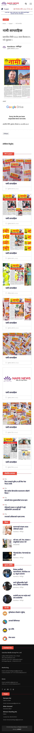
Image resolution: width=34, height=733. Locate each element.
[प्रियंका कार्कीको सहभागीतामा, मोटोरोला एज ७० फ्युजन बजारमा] (7, 573)
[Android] (14, 689)
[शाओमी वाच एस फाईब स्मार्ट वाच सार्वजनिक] (7, 599)
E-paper (6, 9)
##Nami (6, 134)
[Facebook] (3, 689)
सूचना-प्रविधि (8, 565)
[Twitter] (5, 689)
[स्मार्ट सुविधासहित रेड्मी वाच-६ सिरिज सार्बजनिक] (7, 586)
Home (4, 24)
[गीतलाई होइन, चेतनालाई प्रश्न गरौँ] (7, 556)
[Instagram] (11, 689)
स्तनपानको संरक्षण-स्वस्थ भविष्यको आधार (20, 528)
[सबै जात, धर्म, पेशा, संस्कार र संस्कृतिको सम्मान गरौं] (7, 543)
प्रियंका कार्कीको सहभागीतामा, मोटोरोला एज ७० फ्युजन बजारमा (21, 572)
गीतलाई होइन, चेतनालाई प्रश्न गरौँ (21, 554)
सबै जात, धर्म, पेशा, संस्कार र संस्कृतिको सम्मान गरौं (21, 541)
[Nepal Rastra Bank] (17, 13)
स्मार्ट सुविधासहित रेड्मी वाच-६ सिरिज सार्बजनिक (20, 584)
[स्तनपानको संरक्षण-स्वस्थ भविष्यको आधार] (7, 530)
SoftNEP (19, 729)
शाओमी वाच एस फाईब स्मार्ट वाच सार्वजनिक (21, 597)
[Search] (26, 4)
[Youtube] (8, 689)
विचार (6, 522)
